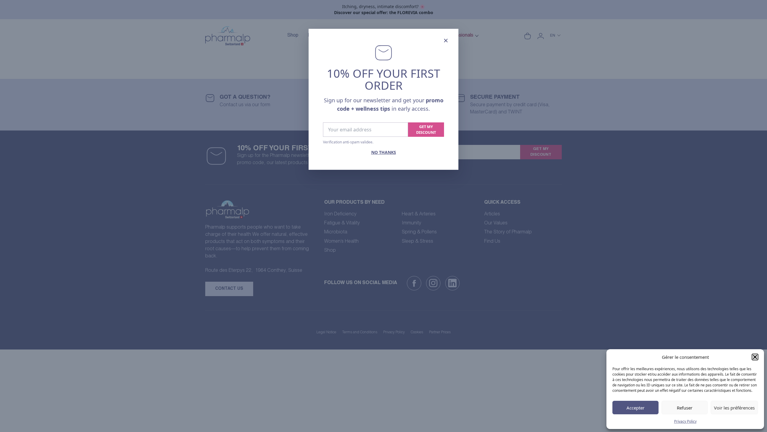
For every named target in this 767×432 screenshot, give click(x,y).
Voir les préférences (734, 408)
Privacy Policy (685, 421)
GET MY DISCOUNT (426, 129)
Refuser (684, 408)
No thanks (383, 152)
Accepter (635, 408)
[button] (755, 357)
